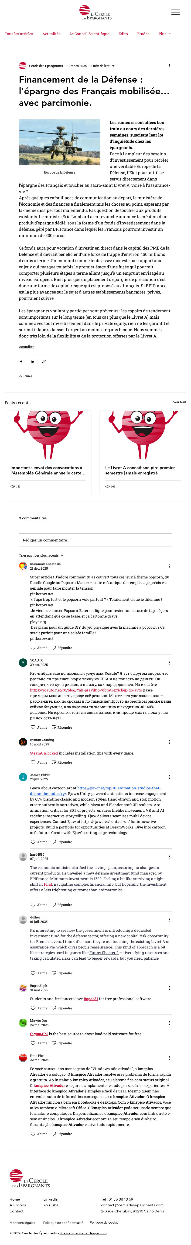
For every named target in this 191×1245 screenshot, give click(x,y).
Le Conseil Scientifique (89, 33)
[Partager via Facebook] (21, 361)
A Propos (18, 1205)
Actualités (51, 33)
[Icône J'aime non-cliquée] (33, 648)
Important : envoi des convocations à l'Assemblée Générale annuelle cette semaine (46, 470)
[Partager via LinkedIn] (32, 361)
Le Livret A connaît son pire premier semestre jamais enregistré (140, 470)
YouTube (50, 1205)
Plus (162, 33)
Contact (17, 1211)
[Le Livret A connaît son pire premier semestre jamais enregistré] (143, 435)
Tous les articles (19, 33)
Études (143, 33)
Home (15, 1199)
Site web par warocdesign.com (83, 1233)
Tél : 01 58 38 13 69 (117, 1199)
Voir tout (179, 402)
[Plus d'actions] (169, 65)
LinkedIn (50, 1199)
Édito (123, 33)
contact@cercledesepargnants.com (132, 1205)
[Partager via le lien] (44, 361)
